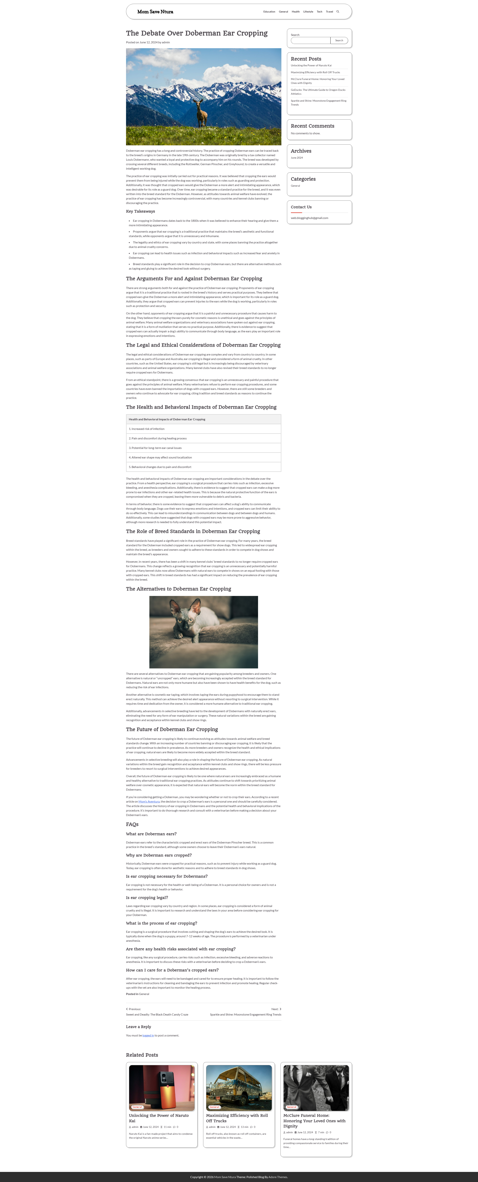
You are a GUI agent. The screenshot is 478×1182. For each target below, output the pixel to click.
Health (296, 11)
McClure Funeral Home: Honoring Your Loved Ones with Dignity (314, 1120)
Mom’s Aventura (149, 801)
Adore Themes (278, 1177)
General (283, 11)
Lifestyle (308, 11)
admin (166, 42)
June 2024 (297, 157)
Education (269, 11)
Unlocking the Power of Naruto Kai (311, 65)
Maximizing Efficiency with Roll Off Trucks (315, 72)
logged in (148, 1035)
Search (295, 34)
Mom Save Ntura (155, 11)
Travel (329, 11)
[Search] (338, 11)
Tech (319, 11)
